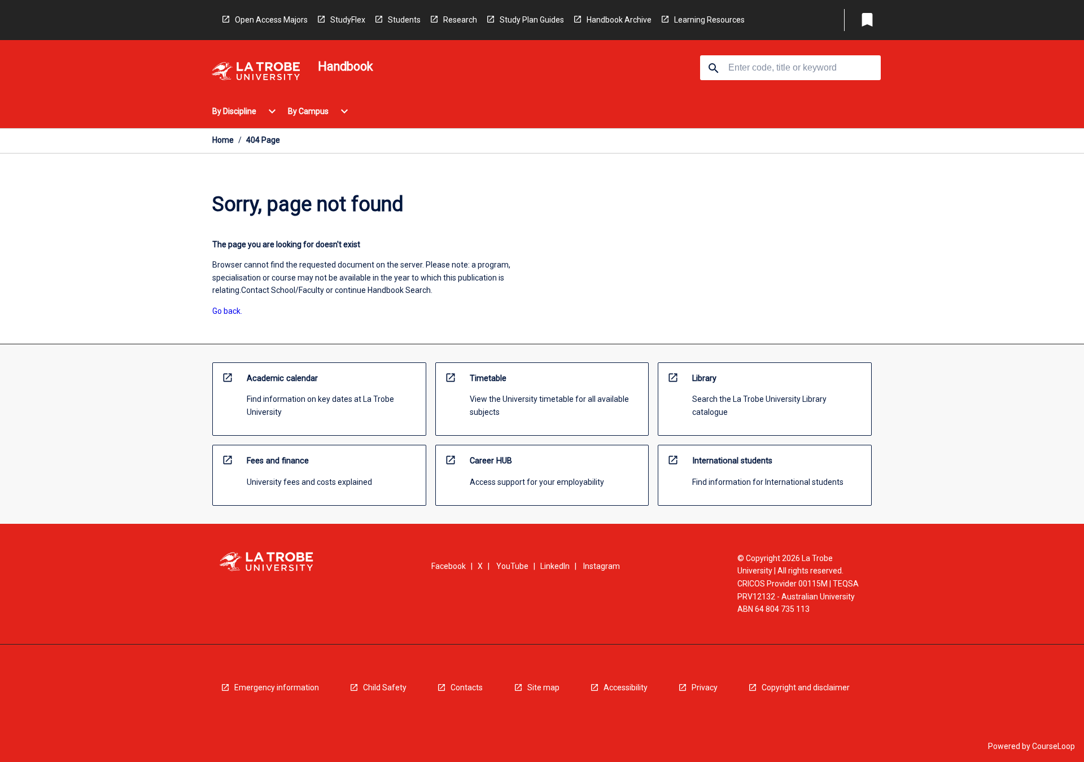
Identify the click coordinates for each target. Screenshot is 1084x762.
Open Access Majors (271, 19)
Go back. (227, 311)
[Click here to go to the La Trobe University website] (256, 73)
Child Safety (384, 687)
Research (460, 19)
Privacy (705, 687)
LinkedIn (555, 566)
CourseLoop (1053, 746)
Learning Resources (709, 19)
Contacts (467, 687)
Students (404, 19)
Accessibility (626, 687)
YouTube (512, 566)
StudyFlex (347, 19)
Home (223, 139)
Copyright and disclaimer (806, 687)
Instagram (601, 566)
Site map (543, 687)
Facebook (448, 566)
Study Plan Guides (532, 19)
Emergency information (276, 687)
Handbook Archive (619, 19)
